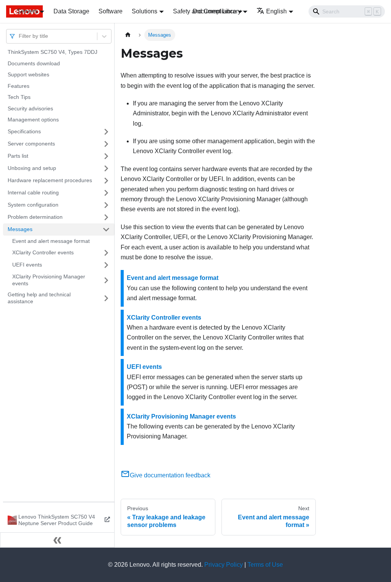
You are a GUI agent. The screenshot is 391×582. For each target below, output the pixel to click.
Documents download (34, 63)
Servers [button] (27, 11)
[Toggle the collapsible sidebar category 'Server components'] (106, 144)
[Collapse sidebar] (57, 540)
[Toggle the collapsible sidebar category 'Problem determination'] (106, 217)
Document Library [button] (217, 11)
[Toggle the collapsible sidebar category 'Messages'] (106, 229)
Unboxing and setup (32, 168)
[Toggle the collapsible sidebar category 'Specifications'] (106, 132)
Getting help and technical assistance (39, 297)
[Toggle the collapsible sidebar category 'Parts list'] (106, 156)
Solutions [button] (144, 11)
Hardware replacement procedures (50, 180)
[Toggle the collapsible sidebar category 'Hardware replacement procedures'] (106, 181)
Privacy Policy (223, 564)
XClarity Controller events (43, 252)
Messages (20, 229)
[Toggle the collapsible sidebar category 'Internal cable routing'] (106, 193)
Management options (33, 119)
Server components (31, 144)
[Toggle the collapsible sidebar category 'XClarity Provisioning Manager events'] (106, 280)
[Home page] (128, 35)
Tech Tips (19, 97)
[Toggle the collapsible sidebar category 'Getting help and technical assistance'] (106, 298)
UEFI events (27, 265)
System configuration (33, 205)
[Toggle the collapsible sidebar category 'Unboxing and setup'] (106, 168)
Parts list (18, 156)
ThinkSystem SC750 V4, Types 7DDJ (52, 52)
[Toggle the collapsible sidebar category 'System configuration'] (106, 205)
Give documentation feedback (170, 475)
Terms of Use (265, 564)
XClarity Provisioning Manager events (48, 279)
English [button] (276, 11)
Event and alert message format (51, 241)
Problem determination (35, 217)
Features (18, 86)
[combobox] (19, 36)
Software (111, 11)
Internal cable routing (33, 192)
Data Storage (71, 11)
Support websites (28, 74)
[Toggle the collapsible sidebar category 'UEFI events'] (106, 265)
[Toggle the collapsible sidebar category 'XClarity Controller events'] (106, 253)
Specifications (24, 131)
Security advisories (30, 108)
